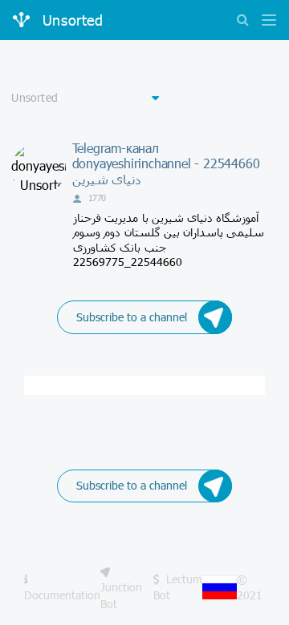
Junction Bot (121, 595)
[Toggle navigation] (265, 21)
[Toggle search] (242, 21)
